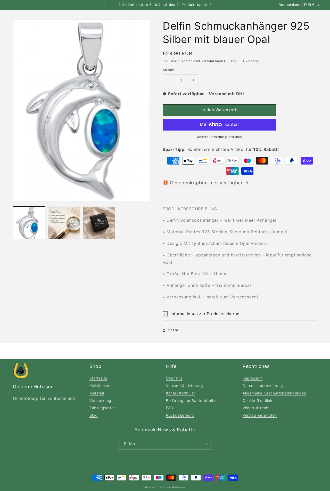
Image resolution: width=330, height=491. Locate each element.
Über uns (174, 378)
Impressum (252, 378)
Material (96, 393)
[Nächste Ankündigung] (226, 5)
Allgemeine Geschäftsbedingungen (274, 393)
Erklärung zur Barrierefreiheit (192, 400)
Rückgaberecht (180, 415)
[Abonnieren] (205, 444)
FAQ (170, 408)
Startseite (98, 378)
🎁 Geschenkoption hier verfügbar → (206, 182)
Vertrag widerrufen (260, 415)
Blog (93, 415)
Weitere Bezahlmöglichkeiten (219, 137)
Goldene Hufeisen (172, 487)
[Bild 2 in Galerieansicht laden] (64, 222)
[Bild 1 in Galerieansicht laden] (29, 222)
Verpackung (100, 400)
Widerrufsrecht (256, 408)
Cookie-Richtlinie (258, 400)
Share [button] (173, 330)
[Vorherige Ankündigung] (104, 5)
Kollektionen (100, 385)
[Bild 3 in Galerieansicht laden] (99, 222)
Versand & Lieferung (184, 385)
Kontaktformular (180, 393)
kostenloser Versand (198, 61)
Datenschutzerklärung (263, 385)
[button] (240, 313)
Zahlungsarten (102, 408)
